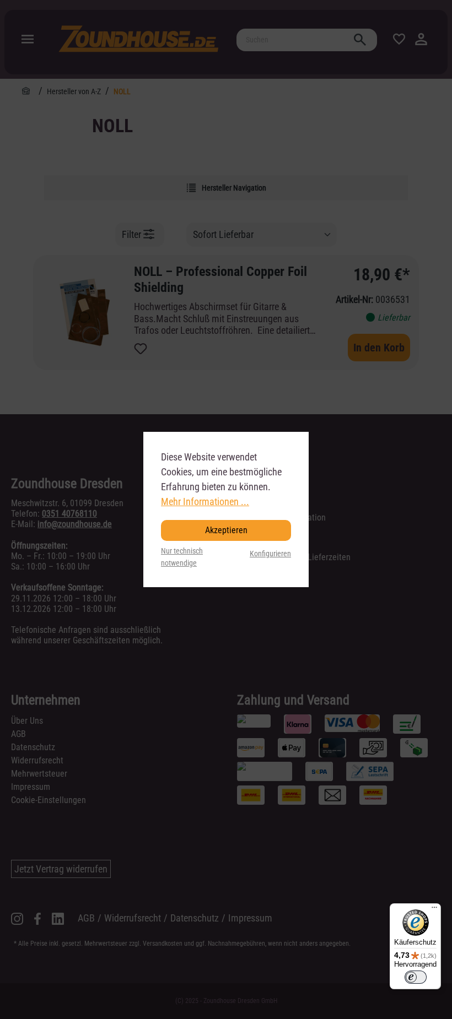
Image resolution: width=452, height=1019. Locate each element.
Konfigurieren (270, 554)
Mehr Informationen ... (205, 501)
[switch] (416, 977)
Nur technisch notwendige (182, 557)
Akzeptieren (226, 530)
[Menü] (434, 910)
